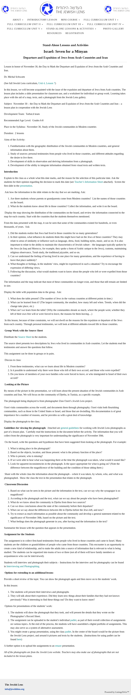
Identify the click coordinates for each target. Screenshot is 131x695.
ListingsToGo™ (122, 692)
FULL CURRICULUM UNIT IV (104, 24)
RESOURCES (54, 33)
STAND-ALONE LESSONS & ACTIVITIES (70, 29)
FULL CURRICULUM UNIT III (64, 24)
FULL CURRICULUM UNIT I (100, 20)
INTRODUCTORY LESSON (42, 20)
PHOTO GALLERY (113, 29)
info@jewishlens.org (14, 689)
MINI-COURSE (69, 20)
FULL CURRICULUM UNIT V (24, 29)
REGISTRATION (75, 33)
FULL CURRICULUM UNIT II (24, 24)
